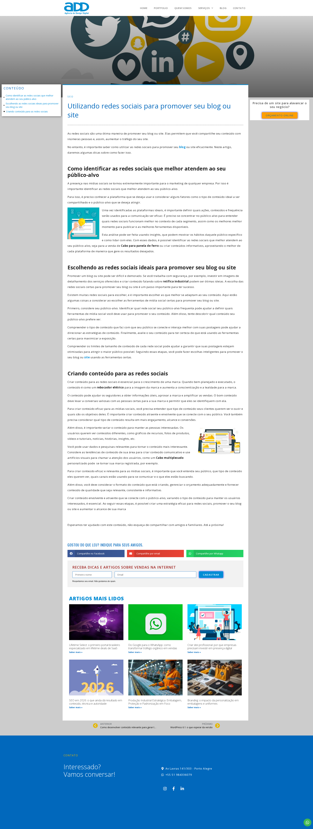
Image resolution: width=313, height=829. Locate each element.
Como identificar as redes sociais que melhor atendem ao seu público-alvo (29, 97)
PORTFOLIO (161, 8)
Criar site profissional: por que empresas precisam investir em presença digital (211, 646)
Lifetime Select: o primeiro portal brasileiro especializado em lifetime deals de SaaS (94, 646)
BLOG (223, 8)
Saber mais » (75, 652)
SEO (70, 96)
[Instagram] (165, 789)
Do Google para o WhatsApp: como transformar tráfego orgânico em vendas (152, 646)
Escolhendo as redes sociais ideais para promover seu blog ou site (32, 105)
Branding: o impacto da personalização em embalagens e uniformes (213, 701)
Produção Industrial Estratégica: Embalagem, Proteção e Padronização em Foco (155, 701)
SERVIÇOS (204, 8)
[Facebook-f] (174, 789)
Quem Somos (183, 8)
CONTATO (239, 8)
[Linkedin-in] (182, 789)
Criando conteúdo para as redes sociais (27, 111)
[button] (96, 553)
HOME (143, 8)
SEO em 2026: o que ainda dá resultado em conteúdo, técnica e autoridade (95, 701)
